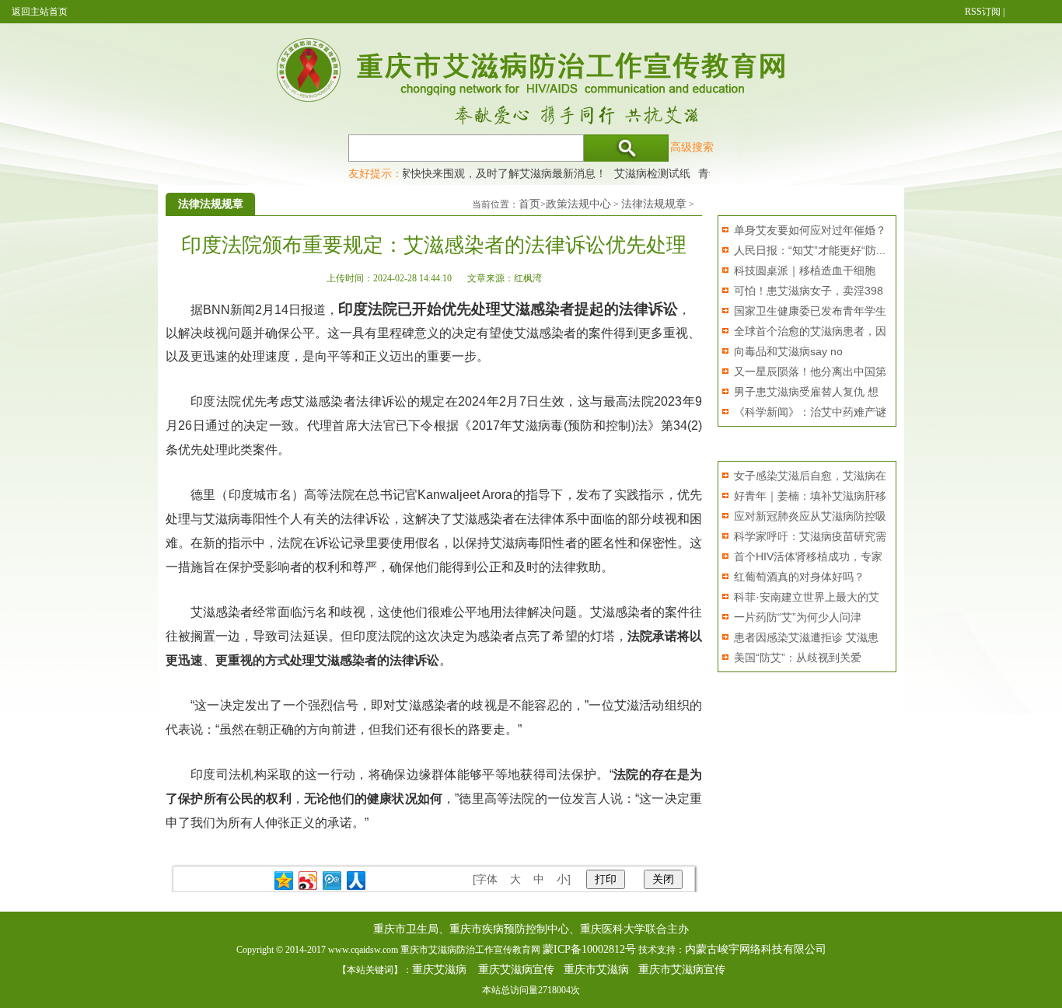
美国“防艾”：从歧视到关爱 (797, 657)
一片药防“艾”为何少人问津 (797, 617)
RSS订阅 (983, 11)
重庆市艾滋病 (596, 969)
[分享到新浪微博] (308, 880)
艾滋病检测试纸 (641, 173)
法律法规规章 (653, 204)
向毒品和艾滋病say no (788, 351)
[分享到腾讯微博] (332, 880)
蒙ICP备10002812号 (589, 949)
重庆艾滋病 (439, 969)
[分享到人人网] (356, 880)
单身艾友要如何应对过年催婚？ (810, 230)
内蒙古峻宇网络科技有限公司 (755, 949)
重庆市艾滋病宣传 (681, 969)
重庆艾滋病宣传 (516, 969)
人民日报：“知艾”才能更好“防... (810, 250)
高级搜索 (692, 147)
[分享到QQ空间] (284, 880)
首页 (529, 204)
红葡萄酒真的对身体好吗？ (799, 576)
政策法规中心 (578, 204)
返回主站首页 (40, 11)
